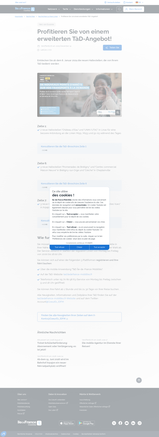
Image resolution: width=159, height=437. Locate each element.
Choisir (79, 247)
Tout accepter (99, 247)
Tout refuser (59, 247)
